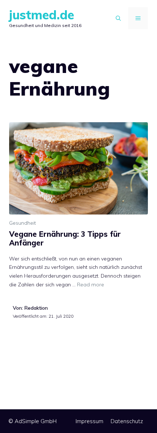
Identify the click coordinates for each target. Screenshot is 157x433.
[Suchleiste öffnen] (118, 18)
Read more (90, 284)
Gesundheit (22, 223)
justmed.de (41, 15)
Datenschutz (127, 421)
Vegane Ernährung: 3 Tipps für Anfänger (65, 238)
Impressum (89, 421)
